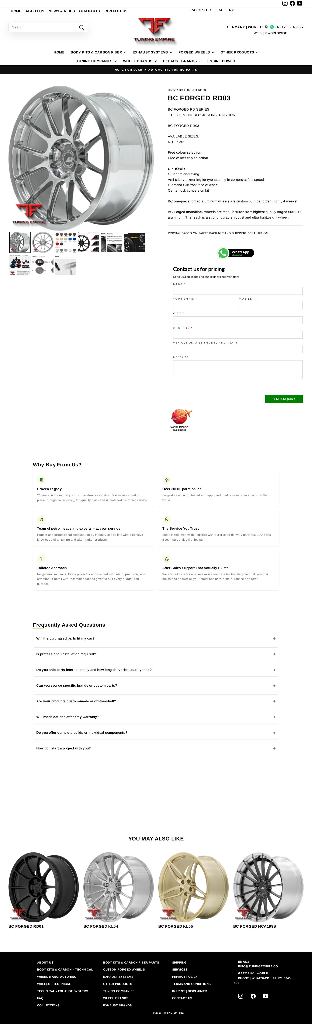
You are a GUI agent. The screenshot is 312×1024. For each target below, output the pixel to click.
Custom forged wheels (124, 969)
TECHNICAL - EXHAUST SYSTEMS (62, 991)
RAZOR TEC (200, 10)
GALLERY (226, 10)
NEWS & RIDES (62, 11)
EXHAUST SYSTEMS (151, 52)
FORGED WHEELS (194, 52)
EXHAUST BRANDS (180, 61)
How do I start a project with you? (63, 748)
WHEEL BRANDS (138, 61)
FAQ (40, 998)
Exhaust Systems (118, 976)
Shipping (179, 962)
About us (45, 962)
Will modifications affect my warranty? (67, 717)
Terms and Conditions (191, 984)
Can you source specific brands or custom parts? (76, 685)
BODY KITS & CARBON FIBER (97, 52)
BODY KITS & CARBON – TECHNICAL (65, 969)
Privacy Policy (185, 976)
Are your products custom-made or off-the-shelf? (76, 701)
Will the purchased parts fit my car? (65, 638)
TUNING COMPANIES (95, 61)
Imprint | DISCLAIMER (189, 991)
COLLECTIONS (48, 1005)
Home (59, 52)
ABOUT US (35, 11)
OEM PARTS (89, 11)
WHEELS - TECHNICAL (54, 984)
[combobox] (48, 27)
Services (179, 969)
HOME (16, 11)
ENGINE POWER (221, 61)
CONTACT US (116, 11)
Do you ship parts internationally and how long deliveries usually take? (94, 670)
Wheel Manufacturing (57, 976)
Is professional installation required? (66, 654)
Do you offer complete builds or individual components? (81, 732)
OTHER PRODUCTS (238, 52)
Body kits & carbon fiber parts (131, 962)
